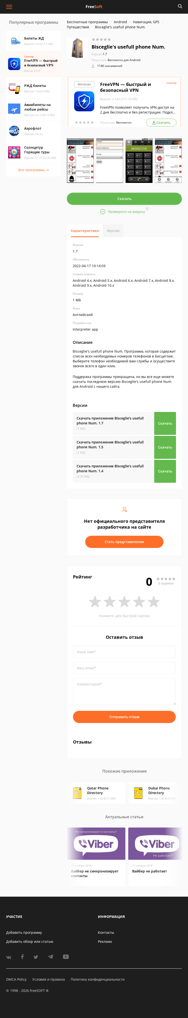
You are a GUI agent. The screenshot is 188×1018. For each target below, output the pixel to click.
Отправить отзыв (124, 716)
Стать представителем (124, 541)
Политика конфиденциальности (98, 979)
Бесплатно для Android (124, 60)
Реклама (105, 941)
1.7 (99, 54)
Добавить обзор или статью (29, 941)
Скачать (124, 198)
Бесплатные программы (87, 22)
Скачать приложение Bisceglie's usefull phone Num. (110, 420)
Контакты (106, 932)
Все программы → (33, 170)
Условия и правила (48, 979)
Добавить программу (24, 932)
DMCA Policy (16, 979)
